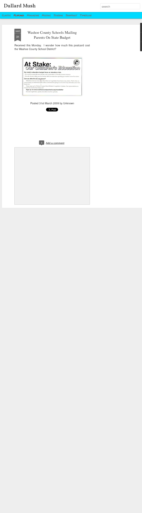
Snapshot (71, 15)
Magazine (33, 15)
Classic (6, 15)
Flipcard (19, 15)
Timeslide (86, 15)
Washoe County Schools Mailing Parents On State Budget (52, 35)
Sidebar (58, 15)
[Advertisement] (110, 87)
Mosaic (46, 15)
